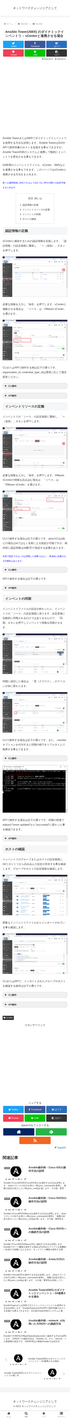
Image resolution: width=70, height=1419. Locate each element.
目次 (30, 198)
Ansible (9, 1018)
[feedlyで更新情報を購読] (51, 1131)
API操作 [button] (12, 395)
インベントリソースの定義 (36, 209)
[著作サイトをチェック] (18, 1131)
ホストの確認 (29, 219)
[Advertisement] (35, 97)
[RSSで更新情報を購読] (34, 1140)
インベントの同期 (31, 214)
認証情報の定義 (30, 205)
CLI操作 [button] (12, 386)
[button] (56, 53)
